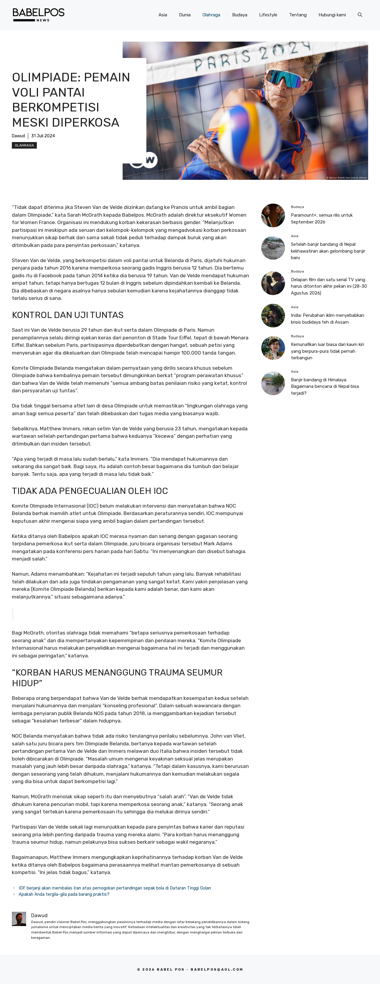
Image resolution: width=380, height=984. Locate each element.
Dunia (185, 15)
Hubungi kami (332, 15)
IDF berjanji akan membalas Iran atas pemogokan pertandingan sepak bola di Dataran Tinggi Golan (115, 888)
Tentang (298, 15)
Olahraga (211, 15)
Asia (163, 15)
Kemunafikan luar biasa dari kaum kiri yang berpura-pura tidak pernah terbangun (327, 351)
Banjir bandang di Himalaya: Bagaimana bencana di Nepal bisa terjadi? (325, 386)
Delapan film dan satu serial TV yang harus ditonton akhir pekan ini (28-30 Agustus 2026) (329, 286)
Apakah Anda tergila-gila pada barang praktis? (64, 894)
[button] (360, 15)
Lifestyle (268, 15)
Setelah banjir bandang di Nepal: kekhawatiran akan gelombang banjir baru (328, 251)
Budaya (239, 15)
